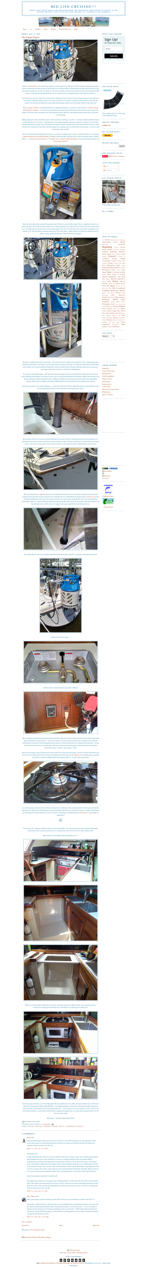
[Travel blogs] (105, 469)
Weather (123, 324)
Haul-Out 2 (121, 279)
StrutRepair (109, 317)
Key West (108, 288)
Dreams (113, 270)
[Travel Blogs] (107, 471)
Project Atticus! (107, 379)
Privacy (111, 306)
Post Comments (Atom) (37, 1230)
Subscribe (114, 56)
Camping (118, 254)
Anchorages (122, 240)
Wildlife (110, 326)
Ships (120, 313)
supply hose (54, 139)
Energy (123, 270)
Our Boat (38, 29)
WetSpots (104, 326)
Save (106, 156)
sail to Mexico (33, 86)
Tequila (120, 320)
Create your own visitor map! (73, 1253)
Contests (114, 261)
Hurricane (104, 283)
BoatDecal (116, 249)
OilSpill (123, 299)
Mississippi (105, 295)
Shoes (123, 313)
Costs (123, 261)
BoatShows (122, 252)
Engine (104, 272)
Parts (118, 302)
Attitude (122, 242)
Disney (123, 265)
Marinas (104, 293)
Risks (119, 311)
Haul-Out (114, 279)
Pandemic (113, 302)
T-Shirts (104, 320)
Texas (123, 320)
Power (107, 306)
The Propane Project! (31, 37)
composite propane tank (30, 136)
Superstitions (122, 317)
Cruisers (110, 263)
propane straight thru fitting (68, 139)
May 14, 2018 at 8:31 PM (37, 1191)
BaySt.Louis (105, 244)
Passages (123, 302)
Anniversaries (106, 242)
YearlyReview (116, 326)
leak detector (84, 813)
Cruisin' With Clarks (108, 371)
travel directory (105, 478)
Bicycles (123, 247)
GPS (103, 279)
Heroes (109, 281)
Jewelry (118, 286)
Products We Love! (65, 29)
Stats (119, 315)
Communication (106, 261)
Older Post (96, 1225)
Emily (29, 1137)
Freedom (122, 274)
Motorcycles (122, 295)
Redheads (104, 311)
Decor (103, 265)
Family (109, 272)
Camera (113, 254)
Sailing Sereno (106, 384)
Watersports (115, 324)
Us (31, 29)
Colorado (114, 258)
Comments (108, 170)
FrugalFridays (112, 277)
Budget (109, 254)
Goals (123, 277)
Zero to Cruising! (107, 395)
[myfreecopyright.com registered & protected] (60, 1263)
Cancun (123, 254)
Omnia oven (78, 755)
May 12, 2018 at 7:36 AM (37, 1148)
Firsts (123, 272)
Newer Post (25, 1225)
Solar (103, 315)
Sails (116, 313)
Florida (114, 274)
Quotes (123, 309)
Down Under (122, 267)
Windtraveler (106, 392)
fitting (42, 494)
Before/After (121, 244)
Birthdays (109, 249)
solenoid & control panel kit (38, 139)
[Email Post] (52, 1124)
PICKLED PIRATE (108, 507)
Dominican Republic (107, 267)
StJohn (123, 315)
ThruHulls (104, 322)
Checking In (121, 256)
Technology (109, 320)
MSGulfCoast (106, 297)
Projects (79, 1126)
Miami (123, 293)
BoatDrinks (122, 249)
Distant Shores (106, 374)
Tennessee (115, 320)
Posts (107, 166)
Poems (103, 306)
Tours (113, 322)
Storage (104, 317)
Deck (123, 263)
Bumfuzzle (105, 368)
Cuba (120, 263)
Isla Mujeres (111, 286)
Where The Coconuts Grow (110, 389)
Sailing (112, 313)
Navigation (122, 297)
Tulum (117, 322)
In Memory (116, 283)
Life (113, 288)
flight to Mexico (34, 108)
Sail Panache (106, 381)
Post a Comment (27, 1222)
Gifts (119, 277)
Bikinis (104, 249)
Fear (114, 272)
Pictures (53, 29)
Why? (46, 29)
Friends (104, 277)
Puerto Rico (116, 308)
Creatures (104, 263)
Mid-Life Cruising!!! (73, 6)
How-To (61, 1126)
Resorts (110, 311)
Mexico (118, 293)
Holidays (115, 281)
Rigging (114, 311)
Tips (110, 322)
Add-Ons (31, 1126)
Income (123, 283)
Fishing (104, 274)
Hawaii (104, 281)
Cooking (54, 1126)
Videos (123, 322)
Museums (112, 297)
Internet (104, 286)
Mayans (113, 293)
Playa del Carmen (120, 304)
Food (118, 274)
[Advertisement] (109, 448)
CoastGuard (105, 258)
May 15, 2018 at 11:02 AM (38, 1217)
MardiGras (122, 290)
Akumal (113, 240)
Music (117, 297)
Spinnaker (108, 315)
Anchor (117, 240)
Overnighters (105, 302)
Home (25, 29)
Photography (106, 304)
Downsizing (106, 270)
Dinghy (118, 265)
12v (103, 240)
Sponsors (114, 315)
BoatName (105, 252)
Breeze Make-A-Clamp (47, 136)
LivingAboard (70, 1126)
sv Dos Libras (106, 387)
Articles (115, 242)
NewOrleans (106, 299)
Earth (118, 270)
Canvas (104, 256)
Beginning (107, 246)
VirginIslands (106, 324)
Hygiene (111, 283)
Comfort (47, 1126)
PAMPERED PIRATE (108, 496)
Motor (113, 295)
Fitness (109, 274)
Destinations (111, 265)
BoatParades (113, 252)
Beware (116, 247)
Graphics (108, 279)
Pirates (113, 304)
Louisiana (105, 290)
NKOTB (115, 299)
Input (76, 29)
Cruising (116, 263)
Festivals (118, 272)
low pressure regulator (61, 141)
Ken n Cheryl (31, 1196)
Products (116, 306)
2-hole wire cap (91, 497)
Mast (108, 293)
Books (104, 254)
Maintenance (114, 290)
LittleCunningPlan (108, 376)
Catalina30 (39, 1126)
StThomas (115, 317)
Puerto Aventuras (107, 308)
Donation (116, 267)
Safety (107, 313)
